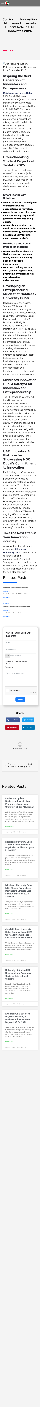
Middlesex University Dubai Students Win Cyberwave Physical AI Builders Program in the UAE (14, 593)
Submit (20, 699)
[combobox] (7, 656)
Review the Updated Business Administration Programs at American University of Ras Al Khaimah (15, 587)
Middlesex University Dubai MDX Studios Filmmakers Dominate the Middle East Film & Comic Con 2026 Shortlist (18, 891)
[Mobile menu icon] (2, 3)
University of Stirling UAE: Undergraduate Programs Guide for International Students (13, 612)
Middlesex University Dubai (18, 93)
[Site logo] (7, 3)
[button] (13, 719)
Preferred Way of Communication (16, 661)
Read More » (6, 591)
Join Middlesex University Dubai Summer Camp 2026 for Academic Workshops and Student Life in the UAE (16, 606)
